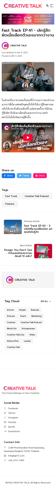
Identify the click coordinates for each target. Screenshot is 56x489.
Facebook (12, 408)
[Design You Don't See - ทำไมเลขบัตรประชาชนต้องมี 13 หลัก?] (42, 251)
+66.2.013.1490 (15, 460)
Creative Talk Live (15, 334)
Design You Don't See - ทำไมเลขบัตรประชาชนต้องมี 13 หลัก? (18, 253)
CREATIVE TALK (25, 280)
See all (45, 301)
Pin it (41, 175)
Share (10, 175)
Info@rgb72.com (16, 455)
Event (23, 316)
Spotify (11, 426)
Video (32, 334)
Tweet (26, 175)
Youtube (11, 422)
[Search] (51, 6)
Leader (27, 341)
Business (35, 309)
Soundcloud (13, 431)
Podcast (9, 203)
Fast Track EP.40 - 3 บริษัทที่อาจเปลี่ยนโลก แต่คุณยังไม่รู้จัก (38, 229)
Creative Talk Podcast (37, 195)
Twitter (11, 412)
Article (10, 309)
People (22, 309)
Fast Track (11, 195)
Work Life (11, 328)
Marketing (36, 316)
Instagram (12, 417)
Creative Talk (13, 347)
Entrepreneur (28, 328)
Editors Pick (13, 341)
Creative (11, 322)
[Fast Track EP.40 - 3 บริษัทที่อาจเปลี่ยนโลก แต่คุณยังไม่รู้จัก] (14, 227)
